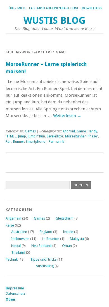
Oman (67, 246)
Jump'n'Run (36, 136)
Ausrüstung (45, 266)
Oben (10, 299)
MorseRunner (75, 136)
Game (81, 131)
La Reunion (50, 239)
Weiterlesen (67, 115)
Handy (92, 131)
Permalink (56, 142)
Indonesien (20, 239)
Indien (68, 232)
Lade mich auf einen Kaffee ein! (53, 8)
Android (69, 131)
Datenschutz (15, 293)
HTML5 (11, 136)
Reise (10, 225)
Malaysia (77, 239)
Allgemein (13, 218)
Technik (12, 259)
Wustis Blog (54, 20)
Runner (18, 142)
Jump (22, 136)
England (46, 232)
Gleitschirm (65, 218)
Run (8, 142)
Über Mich (17, 8)
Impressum (15, 288)
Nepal (16, 246)
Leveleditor (55, 136)
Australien (19, 232)
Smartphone (35, 142)
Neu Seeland (41, 246)
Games (30, 131)
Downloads (91, 8)
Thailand (18, 252)
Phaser (92, 136)
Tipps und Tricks (43, 259)
